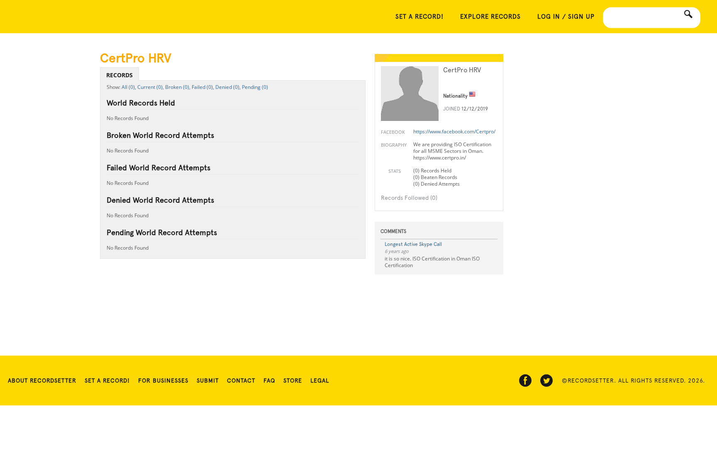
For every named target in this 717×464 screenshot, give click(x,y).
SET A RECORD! (419, 16)
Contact (241, 380)
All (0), (129, 87)
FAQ (269, 380)
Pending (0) (255, 87)
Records (119, 75)
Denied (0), (228, 87)
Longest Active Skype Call (413, 244)
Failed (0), (203, 87)
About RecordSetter (42, 380)
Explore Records (490, 16)
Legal (319, 380)
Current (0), (150, 87)
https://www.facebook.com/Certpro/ (454, 131)
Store (292, 380)
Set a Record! (107, 380)
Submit (208, 380)
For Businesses (163, 380)
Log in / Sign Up (566, 16)
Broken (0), (177, 87)
